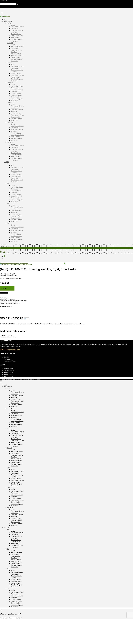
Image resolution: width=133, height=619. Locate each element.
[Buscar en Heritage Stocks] (17, 4)
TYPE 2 (9, 62)
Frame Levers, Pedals (17, 35)
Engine (13, 25)
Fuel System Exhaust (17, 187)
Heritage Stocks (79, 324)
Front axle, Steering (16, 50)
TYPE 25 (10, 82)
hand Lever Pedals (16, 196)
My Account (8, 359)
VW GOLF (10, 142)
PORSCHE (6, 162)
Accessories (14, 41)
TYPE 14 (10, 43)
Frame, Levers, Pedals (17, 75)
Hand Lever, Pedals (16, 95)
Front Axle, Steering (17, 30)
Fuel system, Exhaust (17, 167)
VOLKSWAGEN (8, 21)
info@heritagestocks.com (10, 350)
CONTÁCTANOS (4, 0)
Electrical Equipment (17, 39)
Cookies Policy (9, 370)
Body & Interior (15, 57)
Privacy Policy (8, 369)
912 (8, 203)
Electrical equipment (17, 180)
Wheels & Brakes (16, 34)
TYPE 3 (9, 102)
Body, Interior (15, 37)
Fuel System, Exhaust (17, 26)
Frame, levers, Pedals (17, 55)
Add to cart (4, 292)
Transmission (14, 28)
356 (8, 163)
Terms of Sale (8, 372)
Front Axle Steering (16, 191)
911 (8, 183)
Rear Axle (14, 32)
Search (19, 618)
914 (8, 223)
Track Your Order (10, 361)
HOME (5, 19)
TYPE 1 (9, 23)
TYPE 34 (10, 122)
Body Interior (15, 178)
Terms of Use (8, 374)
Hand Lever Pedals (16, 176)
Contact (7, 357)
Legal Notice (8, 376)
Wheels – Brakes (16, 174)
